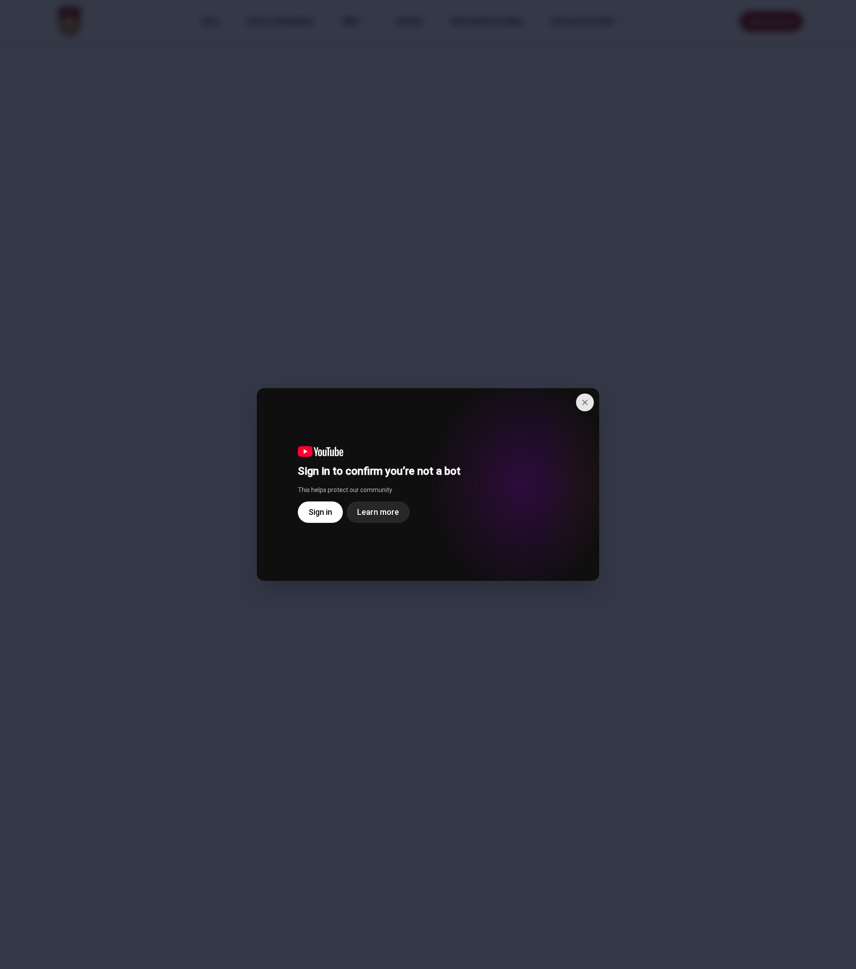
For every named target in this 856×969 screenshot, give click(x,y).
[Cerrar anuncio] (585, 402)
